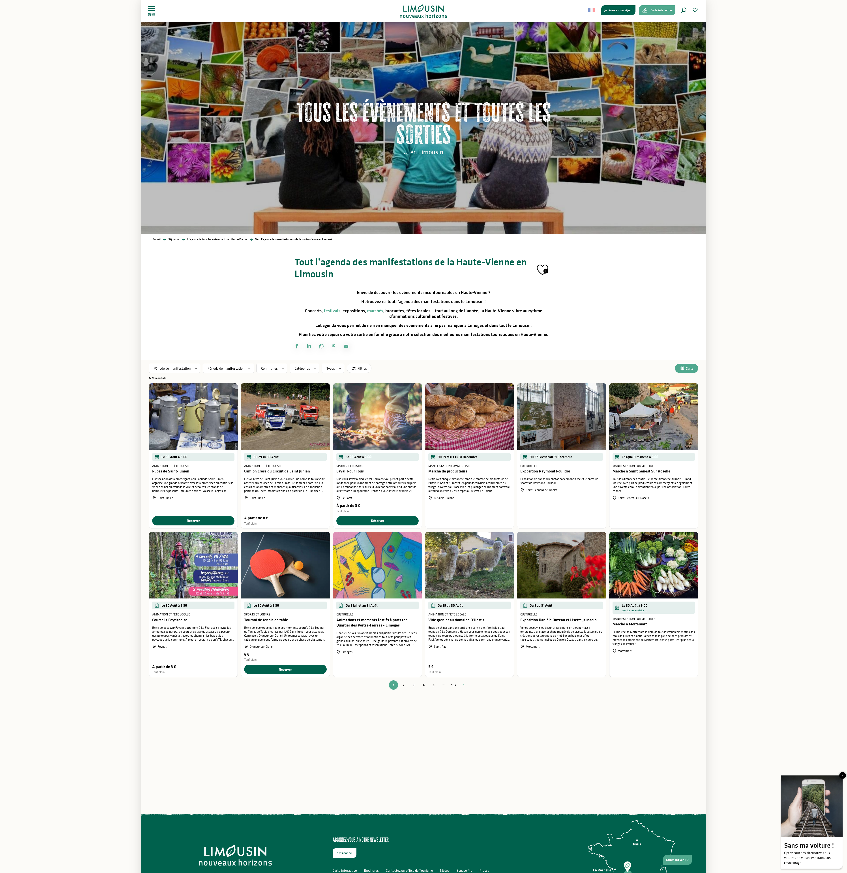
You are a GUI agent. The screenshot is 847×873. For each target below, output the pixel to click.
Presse (484, 870)
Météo (445, 870)
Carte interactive (345, 870)
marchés (375, 311)
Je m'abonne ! (344, 853)
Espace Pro (464, 870)
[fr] (592, 10)
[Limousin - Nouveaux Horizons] (423, 11)
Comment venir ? (677, 860)
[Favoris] (695, 10)
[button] (684, 10)
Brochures (371, 870)
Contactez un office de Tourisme (409, 870)
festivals (332, 311)
